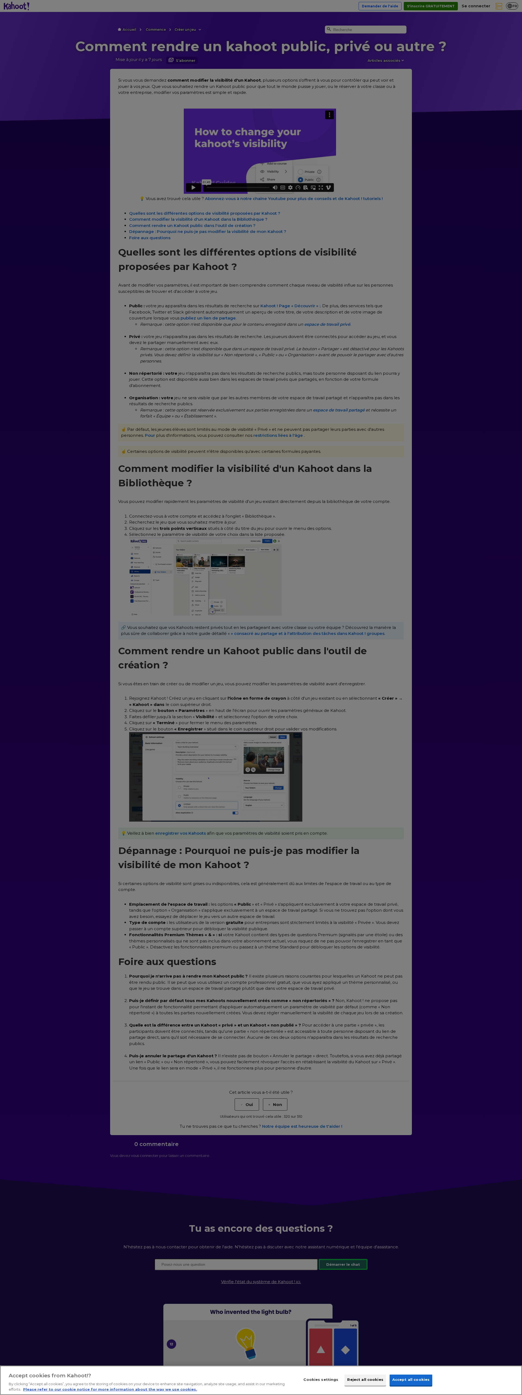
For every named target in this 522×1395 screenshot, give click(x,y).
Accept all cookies (411, 1380)
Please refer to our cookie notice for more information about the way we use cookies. (110, 1389)
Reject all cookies (365, 1380)
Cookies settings (320, 1380)
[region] (261, 1380)
